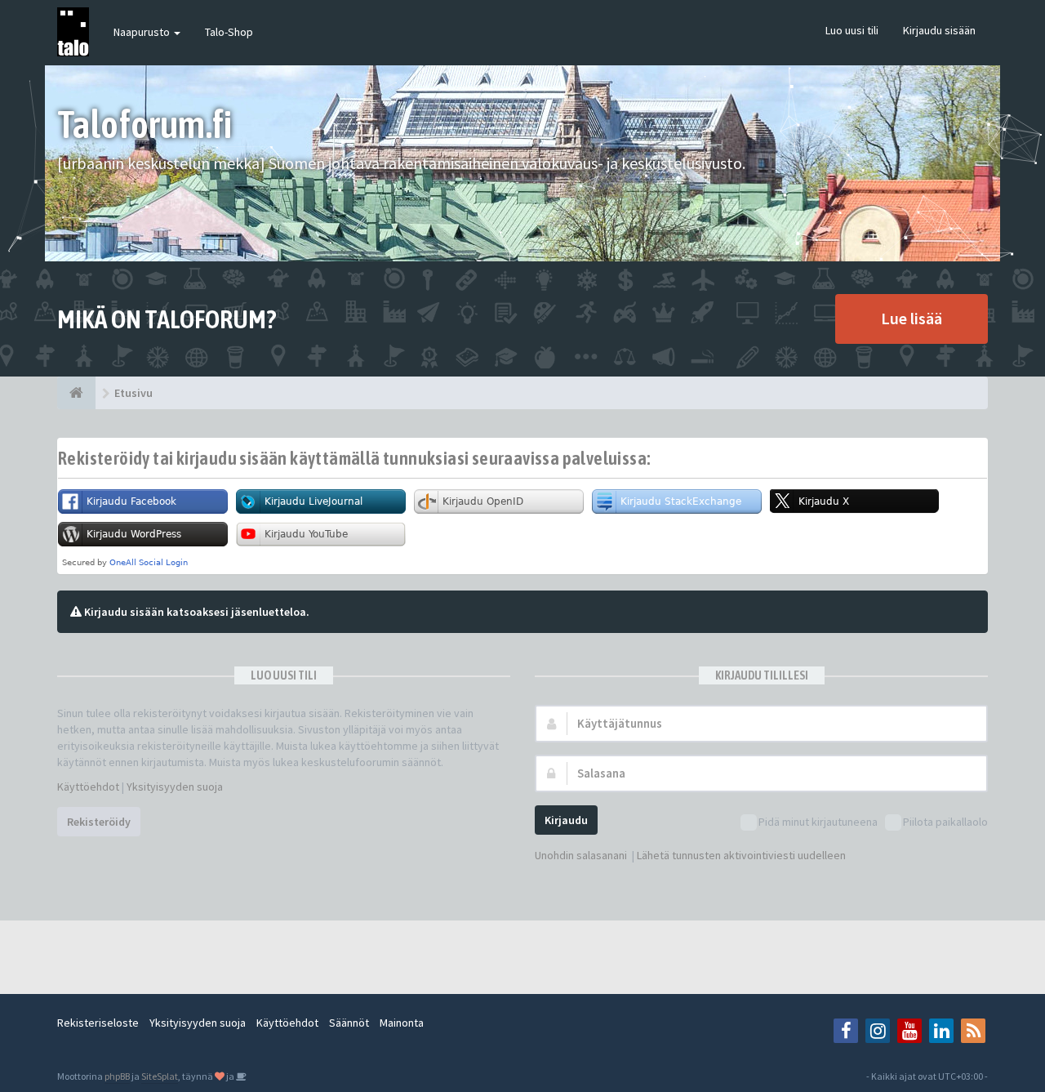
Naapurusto (142, 32)
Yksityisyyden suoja (175, 786)
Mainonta (402, 1022)
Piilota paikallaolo (945, 821)
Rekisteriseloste (98, 1022)
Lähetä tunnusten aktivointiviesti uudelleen (741, 855)
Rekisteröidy (99, 821)
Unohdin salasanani (581, 855)
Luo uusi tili (851, 30)
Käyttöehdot (88, 786)
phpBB (117, 1076)
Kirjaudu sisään (939, 30)
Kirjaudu (566, 820)
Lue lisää (911, 318)
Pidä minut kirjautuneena (818, 821)
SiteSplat (159, 1076)
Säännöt (349, 1022)
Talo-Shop (229, 32)
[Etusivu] (76, 393)
